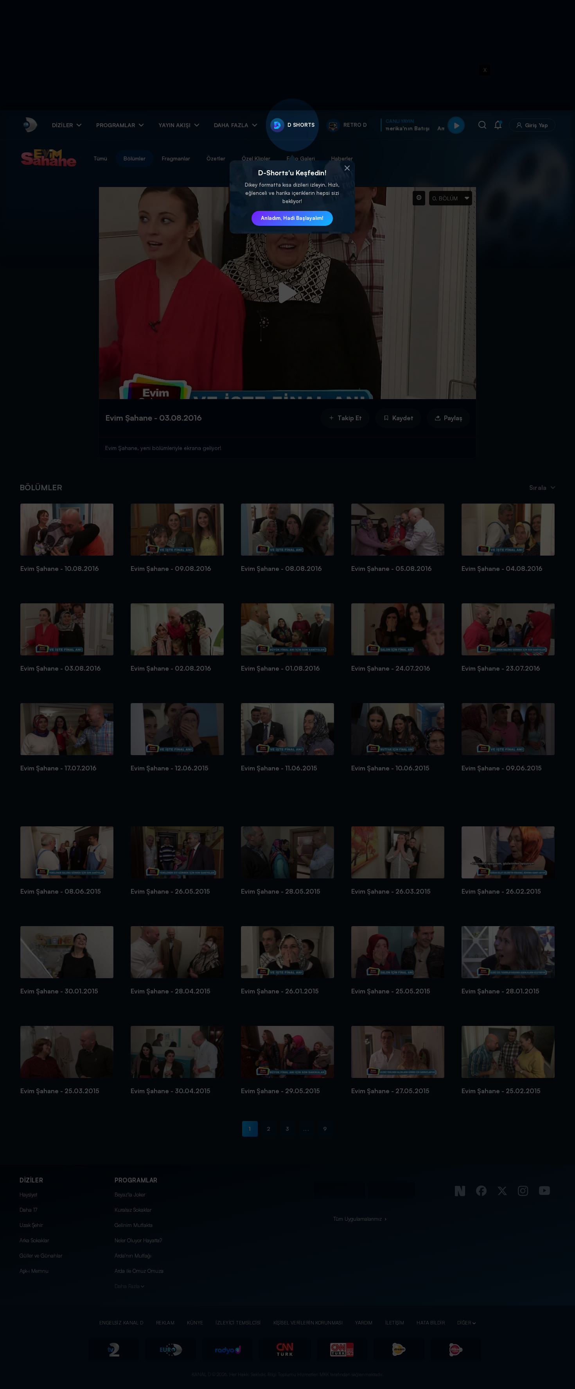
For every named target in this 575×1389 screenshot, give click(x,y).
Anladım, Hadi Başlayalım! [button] (292, 218)
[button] (347, 168)
